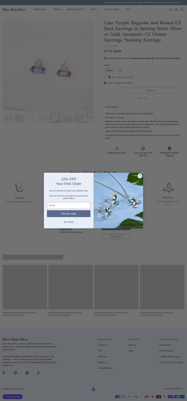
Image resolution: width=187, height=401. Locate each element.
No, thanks (69, 222)
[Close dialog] (140, 176)
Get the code (68, 213)
